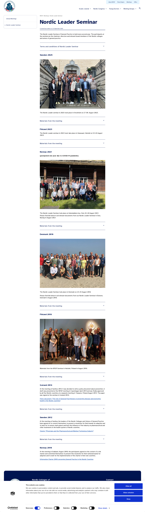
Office (135, 2)
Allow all (129, 486)
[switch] (56, 508)
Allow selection (128, 492)
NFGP (41, 15)
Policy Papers (120, 2)
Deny (128, 499)
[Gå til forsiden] (9, 6)
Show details (102, 508)
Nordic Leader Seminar (56, 15)
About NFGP (112, 2)
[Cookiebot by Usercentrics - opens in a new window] (12, 508)
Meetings (129, 2)
